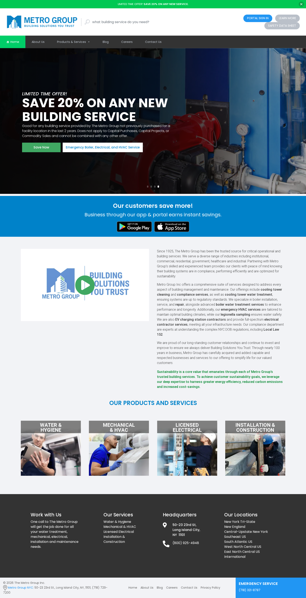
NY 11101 (179, 534)
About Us (38, 42)
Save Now (41, 147)
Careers (127, 42)
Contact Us (153, 42)
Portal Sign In (258, 18)
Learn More (287, 18)
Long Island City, (186, 529)
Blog (106, 42)
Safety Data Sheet (282, 26)
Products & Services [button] (71, 42)
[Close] (301, 4)
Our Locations (240, 514)
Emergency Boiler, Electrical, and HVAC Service (103, 147)
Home (14, 42)
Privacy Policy (210, 588)
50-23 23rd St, (185, 524)
